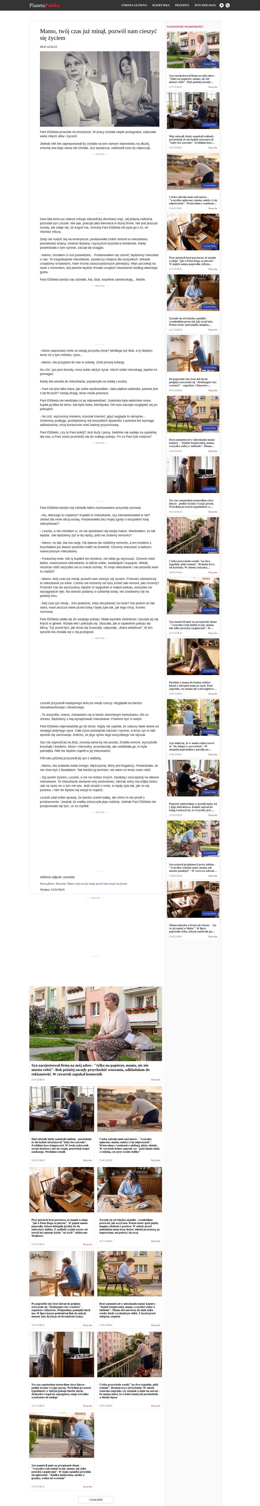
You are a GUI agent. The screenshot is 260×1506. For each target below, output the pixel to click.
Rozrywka (161, 5)
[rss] (221, 5)
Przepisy (182, 5)
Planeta (44, 5)
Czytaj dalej (95, 1499)
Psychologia (205, 5)
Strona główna (134, 5)
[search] (228, 5)
